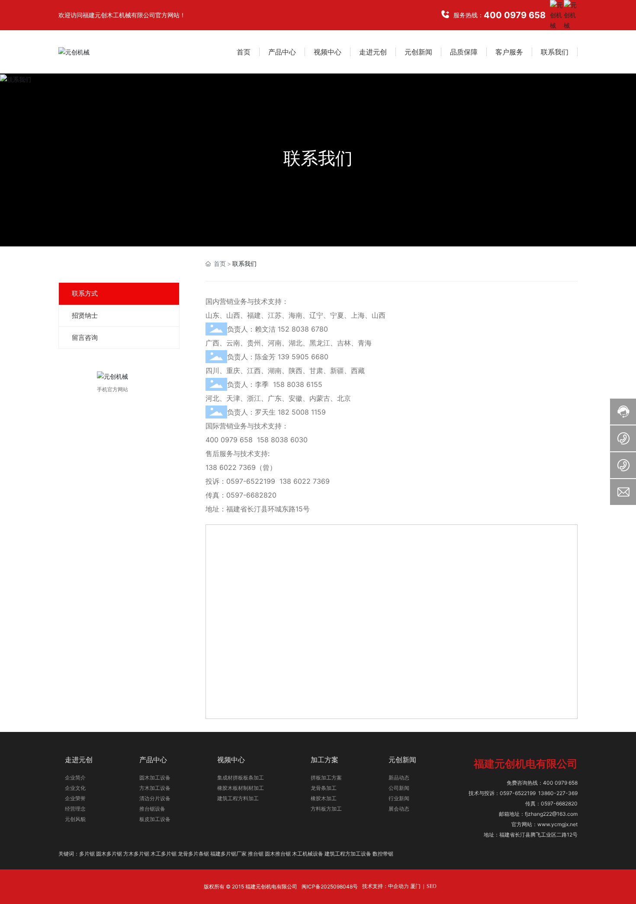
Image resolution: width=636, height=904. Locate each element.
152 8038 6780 (303, 329)
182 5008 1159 (302, 412)
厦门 (415, 886)
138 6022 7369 (231, 467)
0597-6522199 (250, 481)
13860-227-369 (558, 793)
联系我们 (318, 158)
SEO (432, 886)
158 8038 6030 (282, 439)
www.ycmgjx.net (557, 824)
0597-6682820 (251, 495)
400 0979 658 (515, 15)
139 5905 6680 (303, 356)
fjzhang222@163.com (551, 814)
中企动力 (398, 886)
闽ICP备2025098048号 (330, 886)
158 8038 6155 (297, 384)
